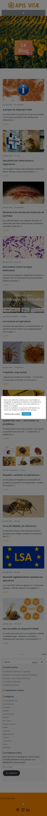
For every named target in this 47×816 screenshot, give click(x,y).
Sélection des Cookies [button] (12, 414)
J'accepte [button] (26, 414)
